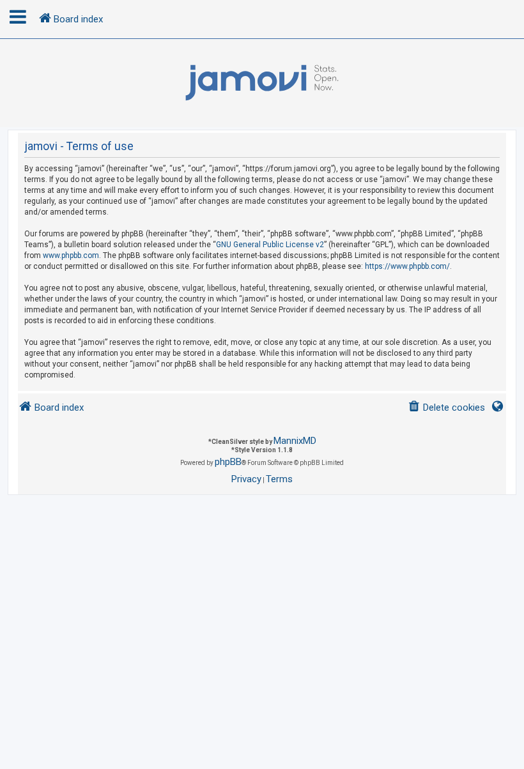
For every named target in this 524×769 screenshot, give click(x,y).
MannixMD (295, 440)
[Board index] (262, 83)
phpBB (228, 462)
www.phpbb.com (71, 255)
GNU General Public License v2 (270, 244)
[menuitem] (446, 407)
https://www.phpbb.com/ (407, 266)
